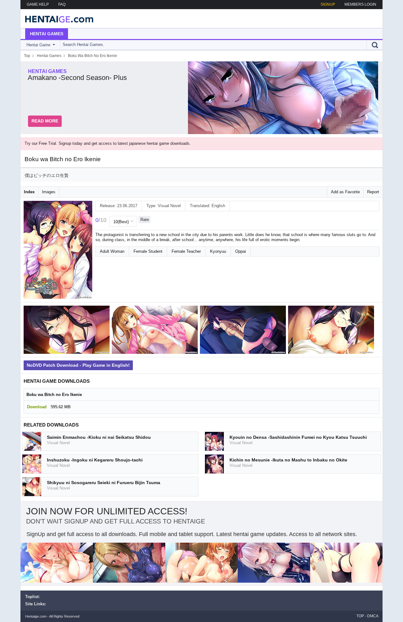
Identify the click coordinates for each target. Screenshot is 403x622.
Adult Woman (112, 251)
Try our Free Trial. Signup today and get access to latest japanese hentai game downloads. (108, 143)
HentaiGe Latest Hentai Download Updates (57, 18)
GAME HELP (38, 4)
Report (373, 191)
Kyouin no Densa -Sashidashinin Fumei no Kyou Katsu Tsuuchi (298, 437)
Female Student (147, 251)
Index (29, 191)
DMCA (372, 616)
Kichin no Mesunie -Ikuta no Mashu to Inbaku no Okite (288, 459)
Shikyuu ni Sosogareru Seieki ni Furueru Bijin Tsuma (103, 482)
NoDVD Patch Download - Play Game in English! (78, 365)
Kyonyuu (218, 251)
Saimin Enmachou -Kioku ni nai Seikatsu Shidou (99, 437)
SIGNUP (328, 4)
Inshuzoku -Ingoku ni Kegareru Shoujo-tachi (95, 459)
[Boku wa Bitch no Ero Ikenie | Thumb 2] (156, 331)
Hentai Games (46, 33)
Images (48, 191)
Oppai (240, 251)
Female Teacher (186, 251)
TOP (360, 616)
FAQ (61, 4)
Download (37, 406)
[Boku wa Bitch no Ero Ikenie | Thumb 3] (244, 331)
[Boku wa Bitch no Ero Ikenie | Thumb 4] (332, 331)
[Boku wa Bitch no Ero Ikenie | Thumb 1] (68, 331)
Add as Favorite (345, 191)
